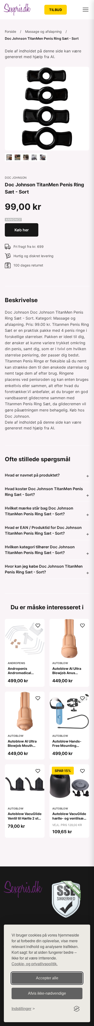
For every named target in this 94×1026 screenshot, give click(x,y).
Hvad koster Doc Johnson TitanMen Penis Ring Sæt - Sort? (44, 491)
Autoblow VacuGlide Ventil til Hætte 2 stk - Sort (24, 818)
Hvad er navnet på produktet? (32, 475)
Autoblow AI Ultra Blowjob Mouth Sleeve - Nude (22, 745)
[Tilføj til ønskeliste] (38, 625)
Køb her (21, 229)
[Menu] (85, 9)
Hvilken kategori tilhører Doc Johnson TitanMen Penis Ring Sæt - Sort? (40, 549)
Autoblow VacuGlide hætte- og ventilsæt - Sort (69, 818)
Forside (10, 31)
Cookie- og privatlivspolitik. (35, 963)
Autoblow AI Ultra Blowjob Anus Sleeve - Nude (66, 672)
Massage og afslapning (43, 31)
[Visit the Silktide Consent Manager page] (76, 1009)
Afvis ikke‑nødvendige (47, 993)
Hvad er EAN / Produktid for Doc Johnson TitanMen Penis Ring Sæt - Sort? (43, 530)
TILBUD (55, 10)
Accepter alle (47, 978)
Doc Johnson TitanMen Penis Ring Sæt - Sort (42, 38)
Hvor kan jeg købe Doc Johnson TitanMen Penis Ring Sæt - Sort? (44, 569)
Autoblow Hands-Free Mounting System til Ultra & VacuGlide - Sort (66, 747)
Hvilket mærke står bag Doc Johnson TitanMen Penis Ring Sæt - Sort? (39, 511)
